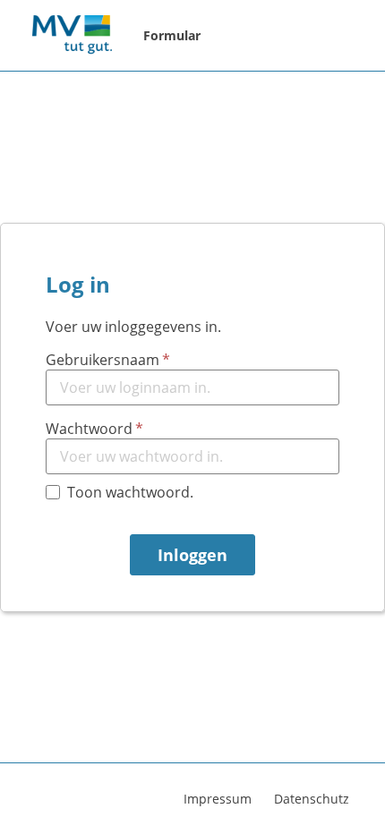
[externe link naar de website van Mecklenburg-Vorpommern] (71, 36)
